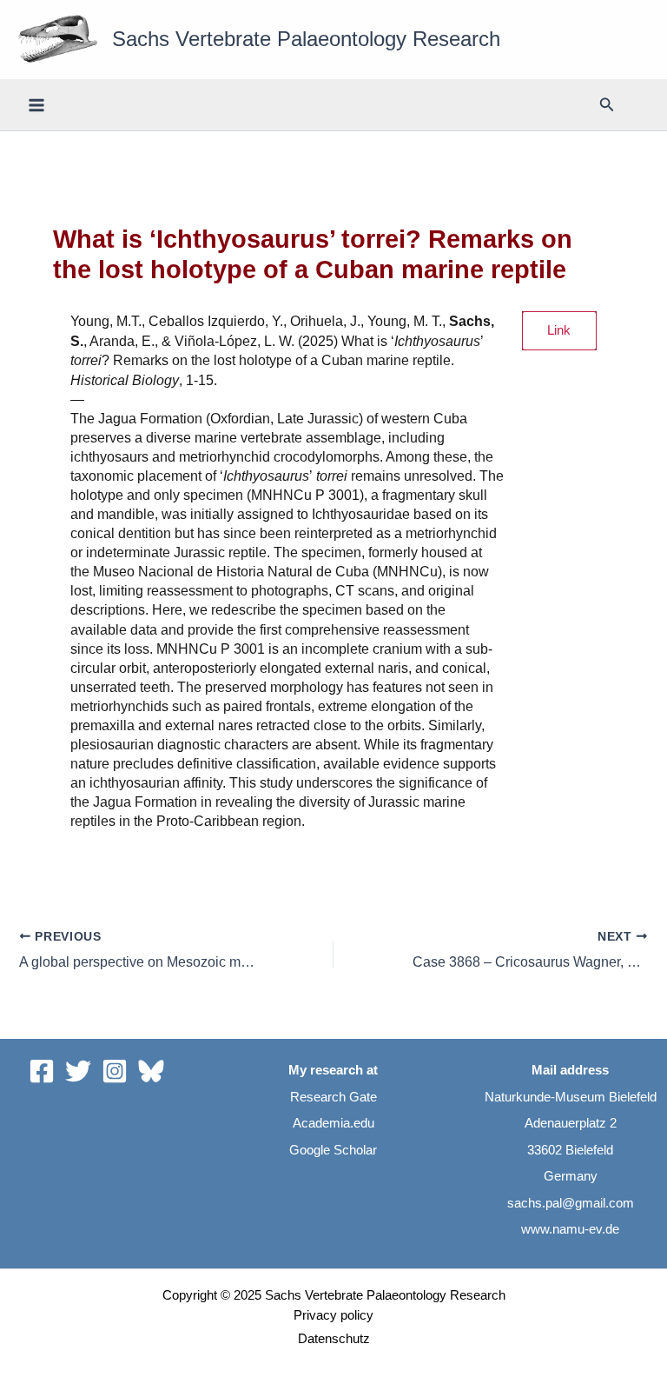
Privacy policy (333, 1315)
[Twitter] (78, 1071)
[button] (607, 105)
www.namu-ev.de (570, 1229)
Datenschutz (334, 1339)
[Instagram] (115, 1071)
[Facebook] (42, 1071)
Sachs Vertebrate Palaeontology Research (306, 39)
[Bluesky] (151, 1071)
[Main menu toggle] (36, 104)
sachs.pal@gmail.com (570, 1203)
